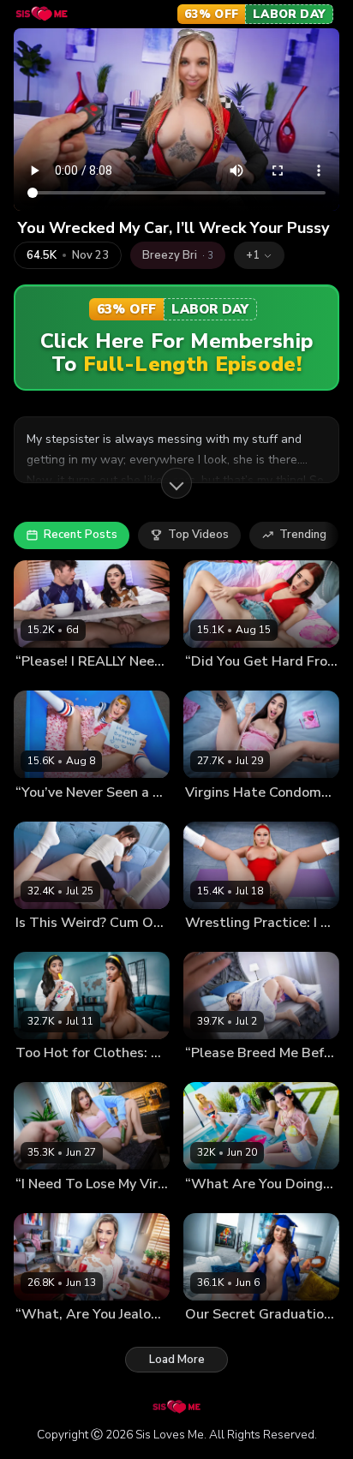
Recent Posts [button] (80, 534)
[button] (259, 255)
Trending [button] (302, 534)
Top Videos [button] (198, 534)
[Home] (41, 13)
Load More (177, 1359)
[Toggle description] (176, 483)
